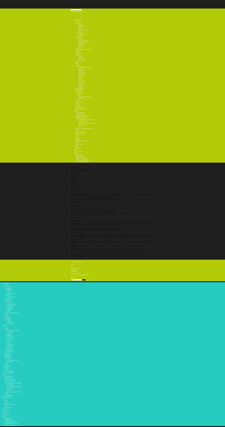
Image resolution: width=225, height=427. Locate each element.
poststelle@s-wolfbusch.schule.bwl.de (81, 187)
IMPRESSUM (74, 277)
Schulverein (77, 105)
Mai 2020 (80, 79)
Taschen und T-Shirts (79, 112)
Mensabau (77, 65)
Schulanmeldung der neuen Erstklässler (86, 119)
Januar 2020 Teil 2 (81, 75)
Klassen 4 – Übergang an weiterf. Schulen (84, 128)
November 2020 (81, 81)
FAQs (76, 135)
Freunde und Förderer (79, 107)
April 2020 (80, 77)
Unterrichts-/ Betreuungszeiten (81, 116)
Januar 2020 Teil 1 (81, 74)
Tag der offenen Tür (82, 60)
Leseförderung (78, 37)
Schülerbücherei (81, 42)
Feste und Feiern (78, 54)
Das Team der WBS (79, 91)
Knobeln (77, 130)
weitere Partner (81, 98)
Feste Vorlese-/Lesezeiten (83, 40)
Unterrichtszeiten (79, 89)
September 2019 (81, 68)
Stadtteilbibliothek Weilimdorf (84, 96)
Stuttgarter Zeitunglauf (82, 30)
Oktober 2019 (81, 70)
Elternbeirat (77, 103)
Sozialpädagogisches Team (81, 140)
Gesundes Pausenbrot (82, 33)
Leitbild (77, 21)
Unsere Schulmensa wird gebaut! (84, 67)
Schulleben (76, 110)
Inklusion (77, 51)
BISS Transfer (81, 38)
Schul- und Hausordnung (80, 109)
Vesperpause (80, 26)
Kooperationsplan (81, 124)
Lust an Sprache (78, 47)
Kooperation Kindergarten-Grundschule (86, 123)
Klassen (77, 100)
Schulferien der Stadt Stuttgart (81, 158)
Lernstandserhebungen (9, 395)
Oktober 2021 (81, 86)
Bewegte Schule (78, 23)
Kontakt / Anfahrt (77, 151)
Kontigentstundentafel (80, 114)
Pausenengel (78, 53)
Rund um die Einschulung (80, 117)
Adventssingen (81, 58)
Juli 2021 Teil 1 (81, 82)
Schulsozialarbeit (79, 102)
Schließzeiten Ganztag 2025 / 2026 (82, 160)
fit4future (80, 28)
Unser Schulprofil (77, 19)
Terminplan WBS (79, 154)
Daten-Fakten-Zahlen (79, 88)
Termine (79, 126)
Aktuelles (76, 145)
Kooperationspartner (79, 93)
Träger (76, 137)
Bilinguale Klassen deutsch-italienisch (83, 49)
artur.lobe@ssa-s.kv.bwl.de (96, 199)
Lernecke (4, 412)
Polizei (79, 95)
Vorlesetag (80, 45)
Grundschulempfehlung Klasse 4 (82, 161)
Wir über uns (76, 61)
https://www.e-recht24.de (78, 257)
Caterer (77, 142)
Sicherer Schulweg (79, 35)
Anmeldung (77, 138)
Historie (77, 63)
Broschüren (77, 147)
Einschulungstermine (79, 156)
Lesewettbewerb (81, 44)
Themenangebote (79, 144)
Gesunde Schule (78, 31)
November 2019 (81, 72)
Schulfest (80, 56)
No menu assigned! (76, 164)
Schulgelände (80, 24)
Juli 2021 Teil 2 (81, 84)
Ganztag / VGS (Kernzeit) (79, 133)
